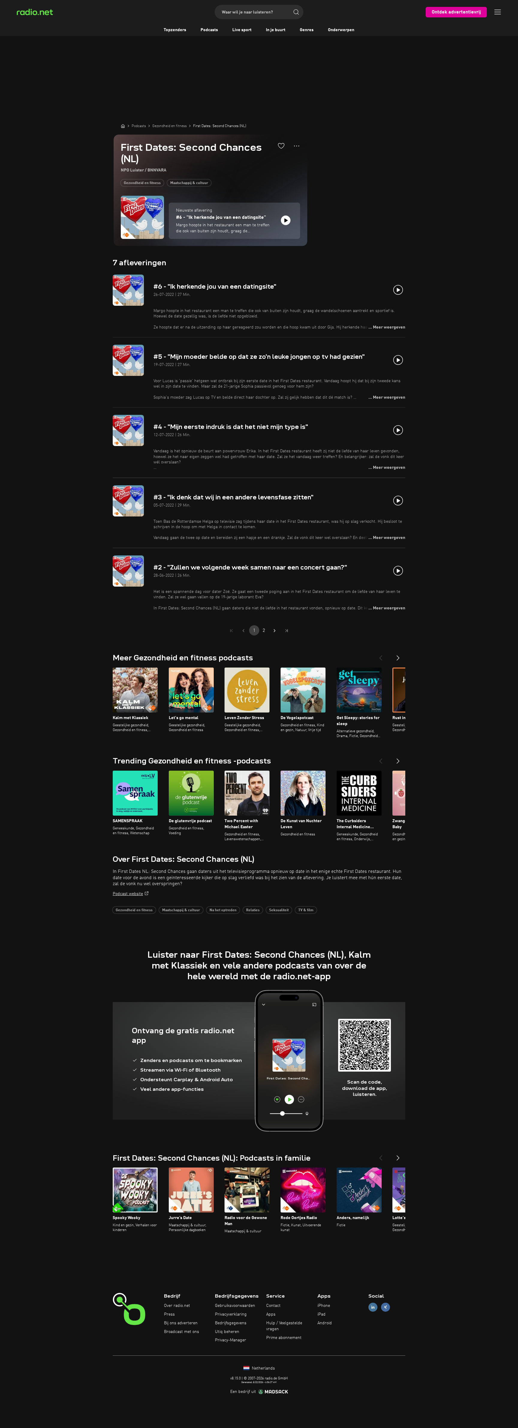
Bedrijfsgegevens (230, 1323)
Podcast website (128, 894)
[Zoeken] (296, 12)
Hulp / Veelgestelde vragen (284, 1326)
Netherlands (263, 1368)
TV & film (306, 910)
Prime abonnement (284, 1338)
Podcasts (209, 30)
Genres (307, 30)
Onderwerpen (341, 30)
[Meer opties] (296, 146)
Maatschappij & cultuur (189, 183)
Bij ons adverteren (181, 1323)
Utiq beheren (227, 1332)
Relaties (253, 910)
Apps (270, 1314)
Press (169, 1314)
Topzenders (175, 30)
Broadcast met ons (181, 1332)
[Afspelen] (285, 220)
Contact (273, 1306)
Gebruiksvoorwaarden (235, 1306)
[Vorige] (381, 655)
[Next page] (274, 630)
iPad (321, 1314)
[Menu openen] (497, 12)
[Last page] (286, 630)
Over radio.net (177, 1306)
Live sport (242, 30)
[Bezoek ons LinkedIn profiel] (373, 1307)
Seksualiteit (279, 910)
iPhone (323, 1306)
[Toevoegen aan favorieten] (281, 145)
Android (324, 1323)
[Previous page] (243, 630)
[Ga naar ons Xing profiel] (385, 1307)
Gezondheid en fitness (142, 183)
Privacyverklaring (231, 1314)
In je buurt (275, 30)
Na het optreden (223, 910)
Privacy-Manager (230, 1340)
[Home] (123, 125)
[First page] (231, 630)
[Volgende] (398, 655)
